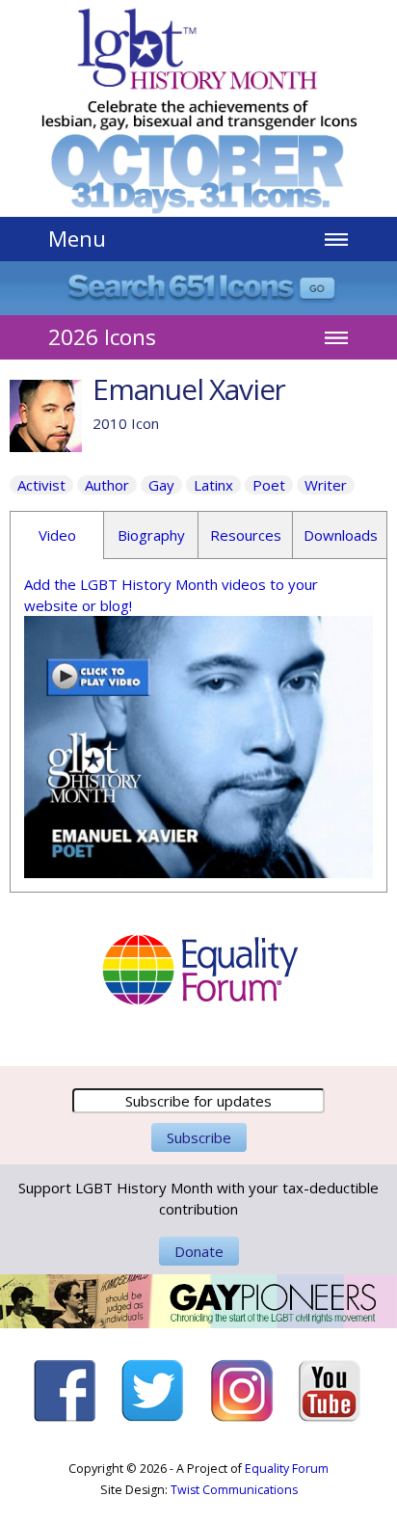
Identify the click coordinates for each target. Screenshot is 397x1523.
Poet (268, 484)
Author (107, 484)
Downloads (341, 535)
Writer (325, 484)
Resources (245, 535)
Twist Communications (234, 1490)
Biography (151, 535)
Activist (41, 484)
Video (57, 535)
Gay (161, 484)
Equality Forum (287, 1468)
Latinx (213, 484)
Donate (199, 1251)
